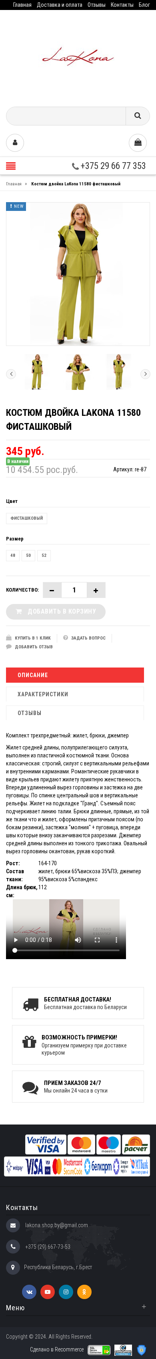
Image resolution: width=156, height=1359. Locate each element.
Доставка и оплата (59, 5)
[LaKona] (78, 55)
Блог (144, 5)
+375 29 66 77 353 (112, 166)
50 (28, 555)
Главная (22, 5)
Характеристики (43, 694)
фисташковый (26, 518)
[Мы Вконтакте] (29, 1292)
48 (12, 555)
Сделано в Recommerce (57, 1349)
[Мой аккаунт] (15, 143)
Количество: (22, 590)
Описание (33, 675)
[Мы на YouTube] (47, 1292)
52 (44, 555)
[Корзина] (138, 143)
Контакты (122, 5)
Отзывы (97, 5)
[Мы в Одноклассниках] (84, 1292)
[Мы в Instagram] (66, 1292)
